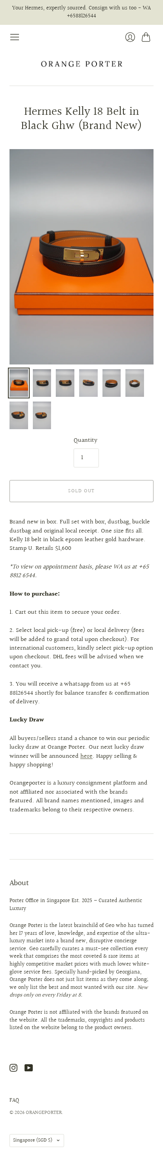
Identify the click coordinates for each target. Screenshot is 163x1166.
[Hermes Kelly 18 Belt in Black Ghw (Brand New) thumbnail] (18, 383)
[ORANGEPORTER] (81, 64)
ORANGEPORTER (44, 1113)
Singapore (33, 1140)
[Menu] (14, 37)
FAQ (14, 1100)
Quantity (85, 440)
